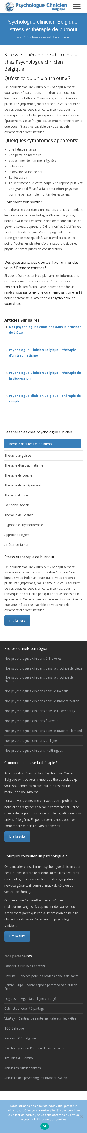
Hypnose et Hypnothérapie (23, 525)
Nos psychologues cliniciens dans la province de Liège (43, 668)
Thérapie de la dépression (23, 485)
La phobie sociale (17, 505)
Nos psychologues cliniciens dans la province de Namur (39, 679)
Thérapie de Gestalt (18, 515)
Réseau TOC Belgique (20, 1038)
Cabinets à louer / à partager (25, 1009)
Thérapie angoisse (17, 455)
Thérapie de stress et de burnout (31, 444)
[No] (81, 1116)
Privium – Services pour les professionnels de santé (41, 976)
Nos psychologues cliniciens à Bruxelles (33, 659)
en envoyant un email (64, 292)
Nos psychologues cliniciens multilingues (33, 751)
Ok (45, 1126)
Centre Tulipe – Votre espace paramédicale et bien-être (41, 987)
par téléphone (33, 292)
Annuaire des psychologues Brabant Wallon (35, 1078)
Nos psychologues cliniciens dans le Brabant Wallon (41, 701)
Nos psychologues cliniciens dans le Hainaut (36, 691)
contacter (11, 287)
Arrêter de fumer (16, 544)
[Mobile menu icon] (77, 7)
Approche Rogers (16, 535)
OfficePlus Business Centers (24, 966)
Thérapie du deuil (16, 495)
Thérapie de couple (18, 475)
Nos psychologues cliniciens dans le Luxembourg (39, 711)
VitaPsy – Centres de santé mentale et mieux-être (40, 1019)
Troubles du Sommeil (19, 1058)
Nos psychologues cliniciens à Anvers (31, 721)
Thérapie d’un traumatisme (23, 465)
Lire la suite (17, 620)
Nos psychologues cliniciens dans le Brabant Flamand (43, 731)
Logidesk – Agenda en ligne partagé (30, 999)
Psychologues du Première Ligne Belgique (34, 1048)
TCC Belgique (14, 1028)
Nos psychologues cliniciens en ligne (30, 741)
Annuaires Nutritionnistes (22, 1068)
